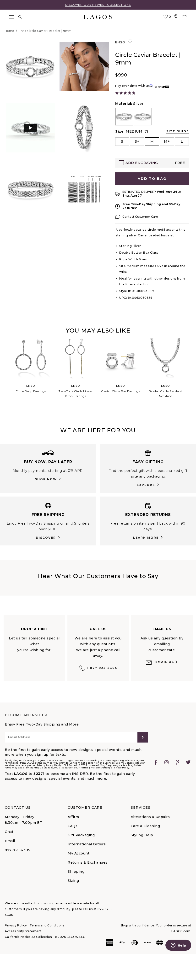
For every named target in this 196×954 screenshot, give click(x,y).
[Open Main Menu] (11, 16)
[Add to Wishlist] (130, 41)
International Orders (87, 844)
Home (9, 31)
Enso (120, 42)
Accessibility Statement (23, 931)
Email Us (164, 662)
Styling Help (142, 835)
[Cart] (184, 16)
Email (10, 841)
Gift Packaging (81, 835)
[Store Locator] (176, 16)
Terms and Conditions (47, 925)
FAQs (72, 826)
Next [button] (191, 375)
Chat (9, 832)
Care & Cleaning (145, 826)
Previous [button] (4, 375)
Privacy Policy (121, 767)
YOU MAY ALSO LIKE (98, 330)
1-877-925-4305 (102, 668)
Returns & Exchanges (88, 862)
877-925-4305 (17, 850)
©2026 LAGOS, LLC (70, 937)
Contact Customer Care (140, 216)
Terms (84, 767)
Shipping (76, 871)
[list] (152, 116)
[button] (30, 66)
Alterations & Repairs (150, 817)
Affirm (73, 817)
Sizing (73, 880)
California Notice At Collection (28, 937)
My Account (78, 853)
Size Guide (177, 131)
